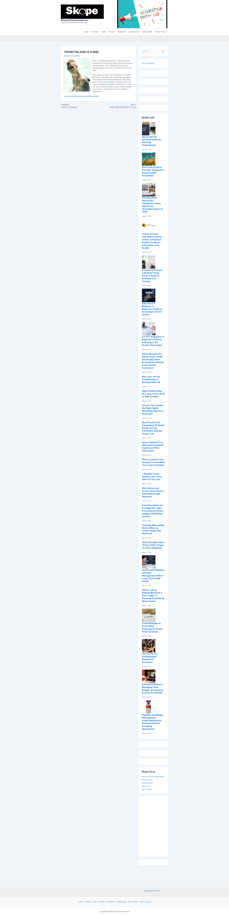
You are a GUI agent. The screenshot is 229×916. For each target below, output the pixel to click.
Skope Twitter (146, 787)
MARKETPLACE (121, 902)
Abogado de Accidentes (152, 891)
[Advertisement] (155, 826)
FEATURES (88, 902)
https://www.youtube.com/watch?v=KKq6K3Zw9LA (81, 96)
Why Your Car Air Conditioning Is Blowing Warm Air (151, 380)
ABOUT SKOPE (133, 902)
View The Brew (147, 790)
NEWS (95, 902)
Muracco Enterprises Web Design (153, 777)
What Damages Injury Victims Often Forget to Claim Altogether (153, 545)
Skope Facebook (147, 780)
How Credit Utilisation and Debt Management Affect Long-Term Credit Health (153, 576)
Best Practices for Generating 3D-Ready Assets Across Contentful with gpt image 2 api (153, 428)
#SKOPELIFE (110, 902)
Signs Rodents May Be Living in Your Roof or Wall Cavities (153, 394)
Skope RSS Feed (147, 783)
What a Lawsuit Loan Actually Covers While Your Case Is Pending (153, 463)
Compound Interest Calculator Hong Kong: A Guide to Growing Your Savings (152, 276)
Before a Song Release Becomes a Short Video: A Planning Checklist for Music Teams (153, 596)
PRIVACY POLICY (145, 902)
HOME (81, 902)
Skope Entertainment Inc (74, 20)
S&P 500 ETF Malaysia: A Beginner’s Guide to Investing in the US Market (152, 309)
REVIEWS (102, 902)
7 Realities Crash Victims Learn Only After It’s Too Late (152, 477)
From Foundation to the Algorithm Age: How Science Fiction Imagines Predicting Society (152, 511)
